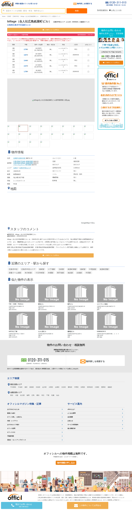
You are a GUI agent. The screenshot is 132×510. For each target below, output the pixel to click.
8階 (13, 49)
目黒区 (83, 387)
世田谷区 (90, 387)
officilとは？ (71, 409)
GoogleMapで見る (88, 223)
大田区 (51, 387)
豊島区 (70, 387)
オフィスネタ (11, 432)
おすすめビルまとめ (13, 409)
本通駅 (50, 273)
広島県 (15, 158)
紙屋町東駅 (29, 161)
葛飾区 (110, 387)
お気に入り (116, 10)
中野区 (76, 387)
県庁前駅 (28, 164)
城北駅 (70, 273)
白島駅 (79, 273)
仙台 (57, 395)
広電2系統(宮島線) (19, 163)
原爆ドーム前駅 (15, 273)
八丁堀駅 (51, 269)
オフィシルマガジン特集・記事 (24, 403)
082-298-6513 (113, 56)
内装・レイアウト (12, 421)
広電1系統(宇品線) (19, 161)
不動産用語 (10, 436)
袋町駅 (82, 269)
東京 (11, 395)
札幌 (52, 395)
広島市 (15, 168)
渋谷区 (38, 387)
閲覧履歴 (103, 10)
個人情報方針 (72, 428)
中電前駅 (92, 269)
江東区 (97, 387)
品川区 (44, 387)
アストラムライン (19, 164)
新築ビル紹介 (11, 413)
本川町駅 (28, 273)
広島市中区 (21, 158)
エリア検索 (13, 378)
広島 (33, 395)
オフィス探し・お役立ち (14, 417)
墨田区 (103, 387)
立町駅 (61, 269)
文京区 (63, 387)
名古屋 (22, 395)
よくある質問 (72, 413)
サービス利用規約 (73, 424)
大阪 (16, 395)
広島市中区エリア (25, 168)
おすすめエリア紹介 (13, 424)
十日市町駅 (40, 273)
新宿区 (31, 387)
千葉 (47, 395)
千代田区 (13, 387)
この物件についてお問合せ (51, 30)
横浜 (38, 395)
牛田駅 (88, 273)
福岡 (28, 395)
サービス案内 (75, 403)
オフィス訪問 (11, 428)
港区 (26, 387)
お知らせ (70, 421)
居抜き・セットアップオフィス (16, 440)
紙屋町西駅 (29, 163)
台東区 (57, 387)
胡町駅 (41, 269)
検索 (77, 11)
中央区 (20, 387)
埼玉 (42, 395)
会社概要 (70, 417)
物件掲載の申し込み (66, 463)
